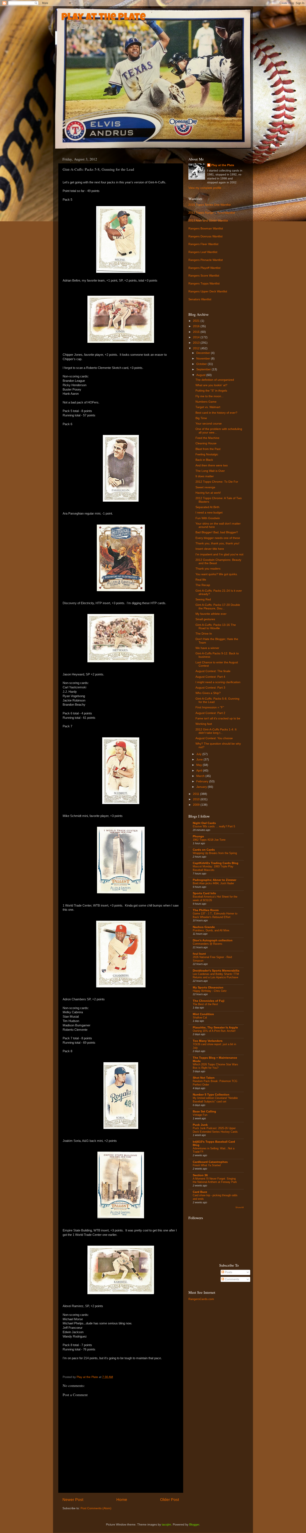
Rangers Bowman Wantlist (205, 228)
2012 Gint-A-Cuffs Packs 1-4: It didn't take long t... (215, 731)
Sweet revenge (205, 487)
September (204, 369)
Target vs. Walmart (207, 407)
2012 (196, 348)
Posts (228, 1272)
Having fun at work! (208, 492)
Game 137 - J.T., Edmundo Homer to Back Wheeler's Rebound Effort (215, 915)
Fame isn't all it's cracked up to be (217, 718)
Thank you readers (207, 568)
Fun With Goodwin (207, 518)
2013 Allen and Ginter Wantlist (208, 220)
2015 (196, 331)
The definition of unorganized (214, 379)
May (199, 764)
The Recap (202, 585)
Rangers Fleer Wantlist (203, 244)
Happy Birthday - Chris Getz (210, 990)
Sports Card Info (204, 893)
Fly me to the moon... (209, 396)
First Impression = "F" (209, 707)
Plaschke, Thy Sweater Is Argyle (215, 1027)
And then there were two (211, 465)
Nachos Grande (204, 927)
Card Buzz (200, 1192)
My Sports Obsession (208, 987)
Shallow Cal (200, 1017)
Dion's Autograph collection (213, 940)
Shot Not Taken (204, 1077)
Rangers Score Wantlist (203, 275)
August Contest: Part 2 (210, 713)
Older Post (169, 1499)
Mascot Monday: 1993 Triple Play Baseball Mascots (213, 868)
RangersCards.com (201, 1299)
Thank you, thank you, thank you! (217, 543)
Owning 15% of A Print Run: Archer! (214, 1030)
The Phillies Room (206, 910)
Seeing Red (203, 599)
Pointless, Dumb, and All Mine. (211, 930)
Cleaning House (205, 443)
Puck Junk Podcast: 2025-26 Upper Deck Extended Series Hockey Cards (215, 1130)
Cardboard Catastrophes (210, 1162)
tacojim (166, 1524)
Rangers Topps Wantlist (204, 283)
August (201, 375)
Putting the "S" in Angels (211, 390)
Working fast (203, 723)
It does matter (204, 476)
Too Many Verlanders (208, 1040)
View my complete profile (204, 187)
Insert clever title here (209, 548)
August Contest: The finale (212, 671)
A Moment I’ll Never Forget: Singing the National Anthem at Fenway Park (215, 1180)
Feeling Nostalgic (206, 454)
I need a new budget (209, 512)
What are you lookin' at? (211, 385)
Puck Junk (200, 1124)
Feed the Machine (207, 438)
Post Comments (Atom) (96, 1508)
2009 (196, 804)
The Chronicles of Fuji (208, 1000)
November (203, 358)
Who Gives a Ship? (208, 693)
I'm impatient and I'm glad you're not (219, 554)
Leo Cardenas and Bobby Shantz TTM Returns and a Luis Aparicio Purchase (216, 975)
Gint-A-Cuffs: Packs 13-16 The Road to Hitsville (215, 626)
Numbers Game (205, 401)
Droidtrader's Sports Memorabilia (216, 970)
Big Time (201, 418)
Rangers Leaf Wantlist (202, 252)
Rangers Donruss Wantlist (205, 236)
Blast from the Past (207, 449)
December (203, 352)
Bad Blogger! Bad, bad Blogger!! (216, 532)
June (200, 759)
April (199, 770)
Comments (231, 1279)
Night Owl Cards (204, 823)
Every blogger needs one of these (217, 538)
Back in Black (204, 459)
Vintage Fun (200, 1114)
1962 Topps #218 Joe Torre (209, 839)
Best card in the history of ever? (216, 412)
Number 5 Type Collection (211, 1094)
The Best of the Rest (205, 1004)
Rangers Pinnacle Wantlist (205, 260)
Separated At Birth (207, 507)
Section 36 (200, 1175)
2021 (196, 320)
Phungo (198, 836)
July (199, 754)
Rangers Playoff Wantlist (204, 267)
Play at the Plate (103, 18)
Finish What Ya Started (207, 1165)
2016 (196, 326)
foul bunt (199, 953)
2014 (196, 337)
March (200, 776)
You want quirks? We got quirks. (216, 574)
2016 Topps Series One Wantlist (209, 204)
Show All (239, 1207)
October (202, 364)
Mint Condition (203, 1014)
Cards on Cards (204, 849)
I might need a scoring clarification (217, 682)
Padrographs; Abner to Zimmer (214, 880)
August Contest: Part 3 (210, 687)
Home (121, 1499)
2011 (196, 793)
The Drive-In (203, 633)
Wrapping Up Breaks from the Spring (215, 853)
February (202, 781)
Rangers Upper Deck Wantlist (207, 291)
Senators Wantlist (199, 299)
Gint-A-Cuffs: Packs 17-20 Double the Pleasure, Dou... (217, 606)
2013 (196, 342)
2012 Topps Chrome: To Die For (216, 481)
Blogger (194, 1524)
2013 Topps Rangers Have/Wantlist (211, 212)
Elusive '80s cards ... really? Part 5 (214, 826)
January (202, 786)
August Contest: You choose (214, 738)
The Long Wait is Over (210, 470)
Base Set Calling (204, 1111)
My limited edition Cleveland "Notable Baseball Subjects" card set (215, 1099)
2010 (196, 799)
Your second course (208, 423)
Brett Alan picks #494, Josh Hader (213, 883)
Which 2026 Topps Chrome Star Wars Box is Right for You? (215, 1066)
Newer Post (72, 1499)
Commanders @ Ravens (207, 943)
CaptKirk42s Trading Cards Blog (215, 863)
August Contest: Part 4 (210, 676)
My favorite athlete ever (210, 613)
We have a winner (207, 648)
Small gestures (205, 619)
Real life (200, 579)
